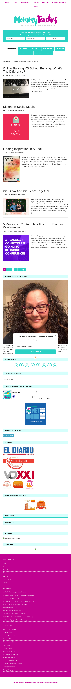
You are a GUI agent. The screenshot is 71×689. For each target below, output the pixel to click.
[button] (35, 336)
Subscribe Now (35, 352)
